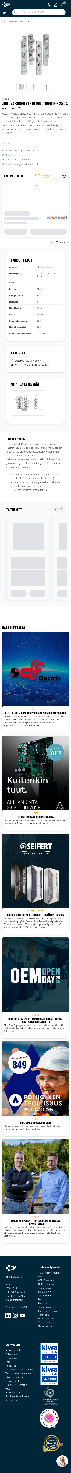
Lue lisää (6, 143)
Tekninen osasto (46, 1307)
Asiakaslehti (44, 1295)
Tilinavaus (10, 1365)
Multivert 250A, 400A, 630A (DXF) (32, 365)
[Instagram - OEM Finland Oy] (15, 1315)
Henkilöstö (11, 1358)
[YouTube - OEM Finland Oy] (22, 1315)
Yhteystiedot (11, 1354)
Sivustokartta (45, 1326)
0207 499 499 (18, 1292)
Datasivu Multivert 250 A (28, 360)
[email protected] (14, 1299)
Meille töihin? (45, 1291)
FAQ (7, 1362)
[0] (62, 5)
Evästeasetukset (46, 1318)
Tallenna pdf (62, 242)
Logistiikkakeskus (47, 1311)
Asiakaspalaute (13, 1392)
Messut (42, 1299)
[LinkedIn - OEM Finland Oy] (8, 1315)
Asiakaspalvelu (13, 1350)
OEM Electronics (46, 1284)
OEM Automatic (46, 1280)
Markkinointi (44, 1303)
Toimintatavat (45, 1288)
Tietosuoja (43, 1314)
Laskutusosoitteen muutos (19, 1369)
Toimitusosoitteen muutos (18, 1373)
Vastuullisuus (45, 1322)
